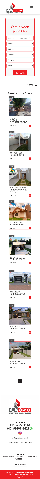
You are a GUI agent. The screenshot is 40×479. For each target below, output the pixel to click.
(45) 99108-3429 (18, 428)
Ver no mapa (21, 464)
